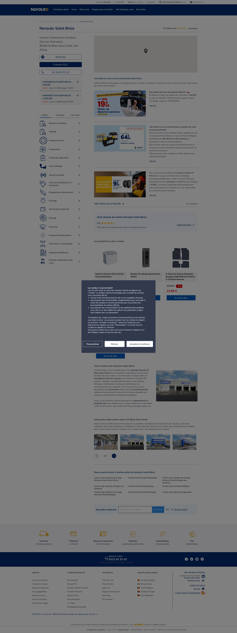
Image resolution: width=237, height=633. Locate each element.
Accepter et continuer (140, 344)
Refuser (114, 344)
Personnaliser (92, 344)
